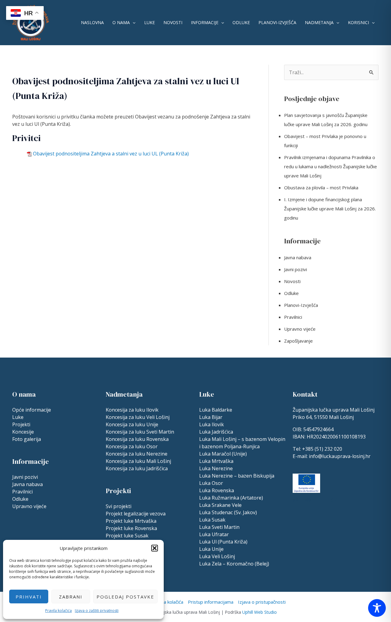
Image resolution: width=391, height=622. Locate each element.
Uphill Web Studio (259, 612)
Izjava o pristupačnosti (262, 602)
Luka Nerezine (216, 468)
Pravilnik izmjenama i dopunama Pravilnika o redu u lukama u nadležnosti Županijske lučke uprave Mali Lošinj (330, 166)
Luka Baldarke (215, 409)
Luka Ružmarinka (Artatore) (231, 497)
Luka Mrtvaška (216, 461)
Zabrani (70, 597)
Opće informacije (31, 409)
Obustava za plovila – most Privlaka (321, 187)
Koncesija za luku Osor (132, 446)
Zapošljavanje (298, 341)
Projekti (21, 424)
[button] (155, 548)
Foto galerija (26, 439)
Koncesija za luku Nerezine (136, 453)
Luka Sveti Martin (219, 527)
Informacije (204, 22)
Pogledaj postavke (125, 597)
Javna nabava (297, 257)
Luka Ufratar (214, 534)
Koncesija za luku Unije (132, 424)
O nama (121, 22)
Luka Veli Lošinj (217, 556)
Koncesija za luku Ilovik (132, 409)
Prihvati (29, 597)
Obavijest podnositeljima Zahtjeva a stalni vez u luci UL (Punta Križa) (111, 153)
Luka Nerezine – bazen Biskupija (236, 475)
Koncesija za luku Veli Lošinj (138, 417)
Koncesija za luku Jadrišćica (137, 468)
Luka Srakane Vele (220, 505)
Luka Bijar (210, 417)
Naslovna (92, 22)
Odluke (241, 22)
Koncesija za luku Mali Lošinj (138, 461)
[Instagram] (295, 500)
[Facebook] (321, 500)
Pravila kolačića (58, 610)
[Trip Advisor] (308, 500)
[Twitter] (334, 500)
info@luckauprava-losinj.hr (340, 456)
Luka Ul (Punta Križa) (223, 541)
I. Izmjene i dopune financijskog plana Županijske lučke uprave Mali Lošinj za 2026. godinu (330, 208)
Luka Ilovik (211, 424)
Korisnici (358, 22)
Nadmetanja (319, 22)
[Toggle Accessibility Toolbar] (376, 607)
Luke (149, 22)
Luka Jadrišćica (216, 431)
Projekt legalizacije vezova (136, 513)
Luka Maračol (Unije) (223, 453)
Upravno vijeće (300, 329)
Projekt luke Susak (127, 535)
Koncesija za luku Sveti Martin (140, 431)
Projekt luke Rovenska (131, 528)
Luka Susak (212, 519)
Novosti (172, 22)
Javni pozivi (295, 269)
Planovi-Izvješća (277, 22)
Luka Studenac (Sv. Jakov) (228, 512)
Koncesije (23, 431)
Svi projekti (118, 506)
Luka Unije (211, 549)
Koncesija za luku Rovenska (137, 439)
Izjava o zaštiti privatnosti (97, 610)
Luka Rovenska (216, 490)
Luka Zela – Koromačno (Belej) (234, 563)
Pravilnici (293, 317)
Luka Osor (211, 483)
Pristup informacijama (210, 602)
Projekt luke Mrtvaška (131, 521)
